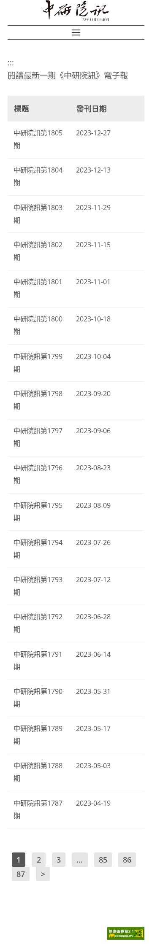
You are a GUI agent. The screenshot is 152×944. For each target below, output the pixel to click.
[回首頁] (76, 10)
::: (11, 62)
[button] (76, 32)
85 (103, 860)
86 (127, 860)
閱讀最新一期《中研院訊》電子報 (68, 75)
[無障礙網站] (125, 937)
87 (20, 873)
